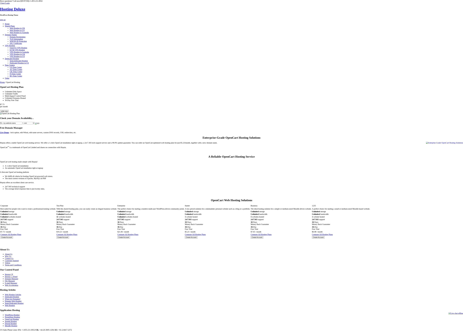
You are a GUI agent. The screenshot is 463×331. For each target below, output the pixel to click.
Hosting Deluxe (12, 9)
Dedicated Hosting (12, 59)
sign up (3, 20)
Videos (7, 263)
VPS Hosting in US (17, 56)
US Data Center (16, 67)
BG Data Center (16, 76)
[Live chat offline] (456, 313)
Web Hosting (10, 305)
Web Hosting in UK (17, 28)
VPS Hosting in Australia (19, 52)
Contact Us (9, 258)
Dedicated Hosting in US (19, 63)
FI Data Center (15, 74)
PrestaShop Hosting (12, 317)
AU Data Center (16, 69)
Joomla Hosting (11, 321)
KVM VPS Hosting (17, 50)
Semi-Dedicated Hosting (14, 303)
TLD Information (16, 39)
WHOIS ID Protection (18, 41)
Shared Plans (10, 26)
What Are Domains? (12, 299)
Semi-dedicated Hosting (19, 61)
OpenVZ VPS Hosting (18, 48)
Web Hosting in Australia (19, 33)
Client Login (5, 3)
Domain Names (11, 35)
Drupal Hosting (11, 324)
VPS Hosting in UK (17, 54)
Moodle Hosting (11, 326)
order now (4, 111)
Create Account (6, 237)
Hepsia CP (9, 274)
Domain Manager (11, 279)
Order (7, 78)
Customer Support (12, 261)
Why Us (8, 256)
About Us (8, 254)
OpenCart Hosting (12, 319)
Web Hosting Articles (13, 295)
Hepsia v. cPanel (11, 277)
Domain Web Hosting (13, 301)
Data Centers (10, 65)
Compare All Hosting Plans (10, 234)
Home (7, 24)
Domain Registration (17, 37)
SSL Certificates (16, 43)
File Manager (10, 281)
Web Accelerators (11, 285)
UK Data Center (16, 72)
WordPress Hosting (12, 315)
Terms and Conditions (13, 265)
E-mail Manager (11, 283)
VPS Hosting (10, 46)
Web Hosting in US (17, 30)
